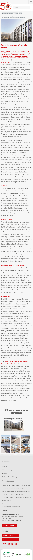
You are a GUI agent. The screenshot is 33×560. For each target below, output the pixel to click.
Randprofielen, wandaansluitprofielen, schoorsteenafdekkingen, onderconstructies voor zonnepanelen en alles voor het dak (16, 491)
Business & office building (19, 17)
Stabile (20, 13)
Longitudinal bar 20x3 (7, 17)
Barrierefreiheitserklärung (9, 477)
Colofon (4, 466)
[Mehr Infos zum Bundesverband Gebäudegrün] (18, 554)
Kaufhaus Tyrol (5, 62)
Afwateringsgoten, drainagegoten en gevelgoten (16, 485)
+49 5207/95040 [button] (8, 535)
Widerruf (4, 473)
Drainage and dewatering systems (10, 13)
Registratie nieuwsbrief (9, 525)
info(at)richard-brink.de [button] (9, 540)
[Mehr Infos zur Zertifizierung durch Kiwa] (13, 554)
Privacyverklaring (7, 470)
